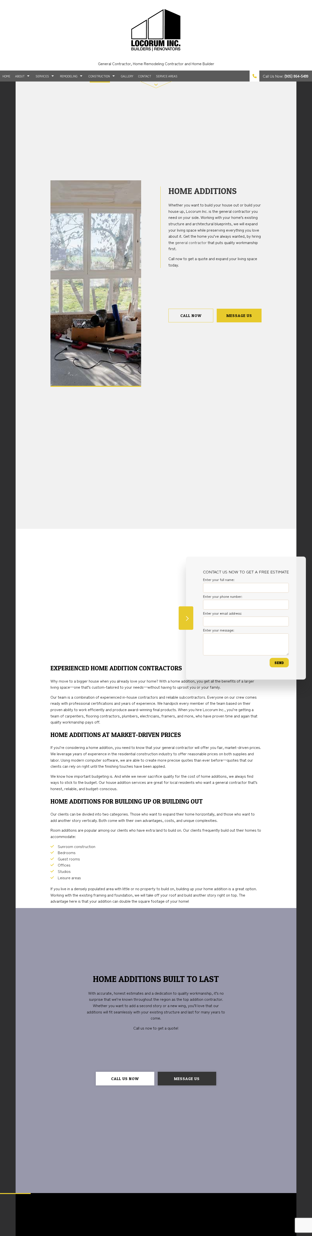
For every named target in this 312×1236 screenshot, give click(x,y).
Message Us (239, 315)
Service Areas (166, 76)
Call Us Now (125, 1078)
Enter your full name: (218, 579)
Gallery (127, 76)
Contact (144, 76)
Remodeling (69, 76)
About (20, 76)
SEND (279, 663)
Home (6, 76)
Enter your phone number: (222, 596)
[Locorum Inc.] (156, 29)
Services (42, 76)
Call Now (191, 315)
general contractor (191, 242)
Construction (99, 76)
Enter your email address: (222, 613)
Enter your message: (218, 630)
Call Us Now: (285, 76)
